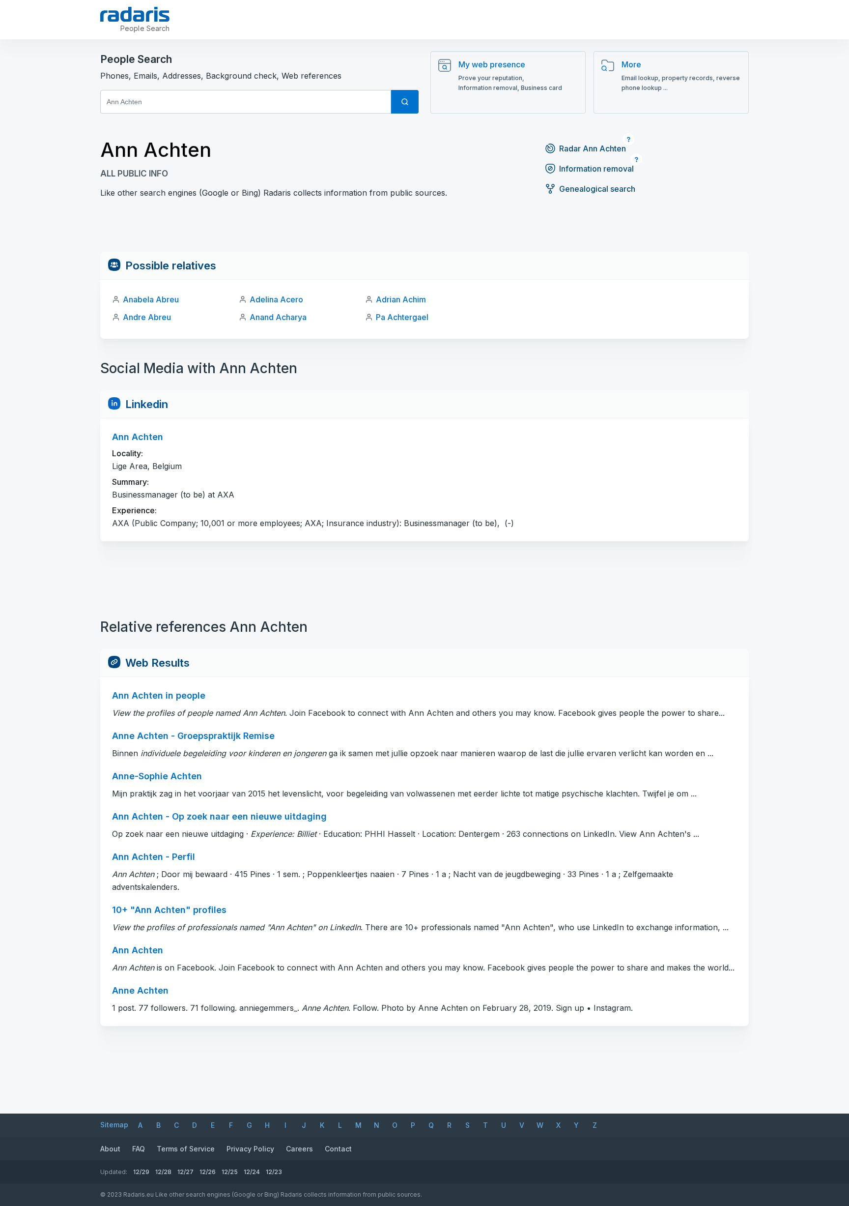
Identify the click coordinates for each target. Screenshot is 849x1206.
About (110, 1149)
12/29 (141, 1172)
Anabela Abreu (151, 299)
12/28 (163, 1172)
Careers (299, 1149)
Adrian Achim (401, 299)
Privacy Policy (250, 1149)
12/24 (252, 1172)
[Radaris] (135, 14)
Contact (338, 1149)
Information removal (596, 169)
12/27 (185, 1172)
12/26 (207, 1172)
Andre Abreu (147, 317)
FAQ (138, 1149)
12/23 (274, 1172)
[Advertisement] (424, 229)
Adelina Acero (276, 299)
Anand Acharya (278, 317)
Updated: (113, 1172)
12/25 (230, 1172)
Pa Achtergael (402, 317)
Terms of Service (186, 1149)
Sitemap (114, 1124)
